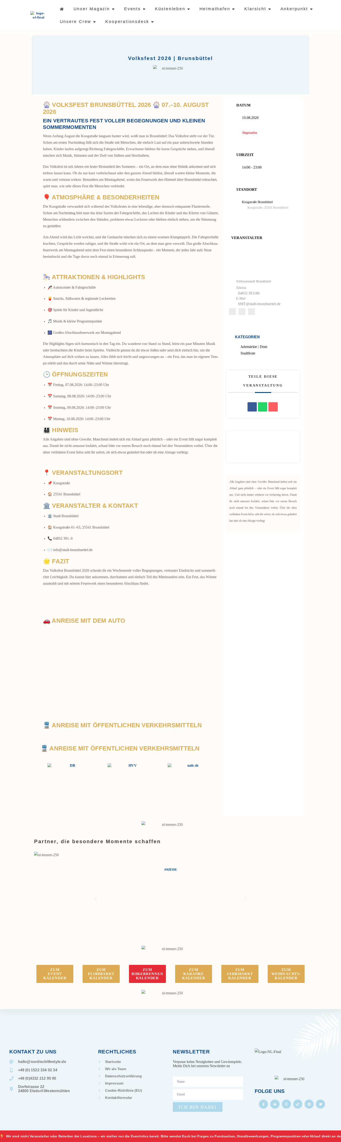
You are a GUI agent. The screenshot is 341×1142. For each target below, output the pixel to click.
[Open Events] (144, 9)
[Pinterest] (309, 1104)
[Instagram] (286, 1104)
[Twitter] (320, 1104)
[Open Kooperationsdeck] (152, 22)
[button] (96, 899)
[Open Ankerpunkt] (311, 9)
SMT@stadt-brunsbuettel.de (259, 304)
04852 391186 (249, 293)
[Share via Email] (273, 407)
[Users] (274, 1104)
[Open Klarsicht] (269, 9)
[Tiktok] (297, 1104)
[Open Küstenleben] (189, 9)
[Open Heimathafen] (233, 9)
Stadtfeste (248, 353)
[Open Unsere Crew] (94, 22)
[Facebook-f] (263, 1104)
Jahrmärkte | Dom (254, 347)
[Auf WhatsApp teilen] (262, 407)
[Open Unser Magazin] (113, 9)
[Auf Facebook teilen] (252, 407)
